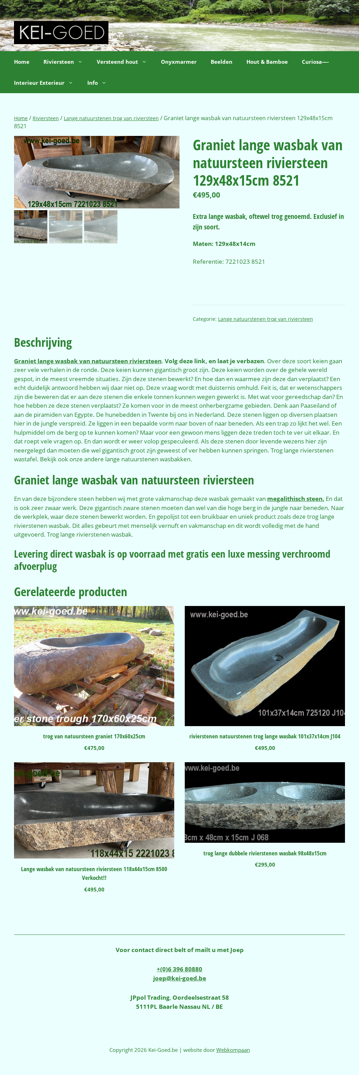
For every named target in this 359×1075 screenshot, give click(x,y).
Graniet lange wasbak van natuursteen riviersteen (88, 361)
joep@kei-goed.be (179, 978)
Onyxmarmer (179, 61)
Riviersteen (46, 118)
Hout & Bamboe (267, 61)
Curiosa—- (315, 61)
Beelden (221, 61)
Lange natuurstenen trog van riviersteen (111, 118)
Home (21, 61)
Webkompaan (233, 1049)
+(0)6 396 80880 (179, 969)
